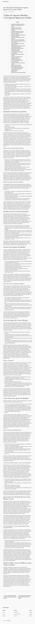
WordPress (8, 620)
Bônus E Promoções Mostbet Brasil (17, 39)
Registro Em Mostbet (15, 36)
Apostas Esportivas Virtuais (16, 66)
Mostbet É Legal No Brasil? (16, 27)
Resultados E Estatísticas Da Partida (18, 24)
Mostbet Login (14, 71)
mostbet (27, 122)
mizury (10, 11)
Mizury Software (6, 1)
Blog (13, 11)
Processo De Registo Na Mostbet (17, 31)
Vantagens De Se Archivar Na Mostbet (18, 72)
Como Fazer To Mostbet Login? (17, 60)
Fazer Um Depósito (14, 61)
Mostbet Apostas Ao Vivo (16, 59)
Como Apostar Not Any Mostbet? (17, 67)
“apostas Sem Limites (15, 50)
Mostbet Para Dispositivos (16, 65)
